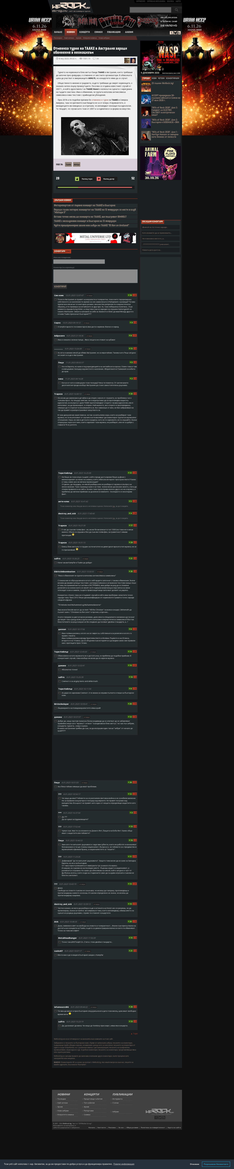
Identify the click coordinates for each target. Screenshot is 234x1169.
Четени (161, 78)
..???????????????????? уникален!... (156, 244)
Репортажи (89, 1110)
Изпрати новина (90, 38)
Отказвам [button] (194, 1164)
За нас (121, 1127)
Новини (71, 32)
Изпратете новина (65, 1114)
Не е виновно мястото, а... (153, 238)
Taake (68, 164)
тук (114, 506)
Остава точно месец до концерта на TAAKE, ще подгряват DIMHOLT (90, 217)
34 (97, 58)
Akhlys (76, 164)
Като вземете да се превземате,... (157, 233)
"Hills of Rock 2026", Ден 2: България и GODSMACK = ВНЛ (165, 121)
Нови (154, 78)
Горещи (146, 78)
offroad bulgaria (156, 1)
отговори (89, 296)
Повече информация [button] (123, 1164)
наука (170, 1)
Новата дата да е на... (151, 250)
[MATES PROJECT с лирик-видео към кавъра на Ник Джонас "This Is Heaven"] (127, 60)
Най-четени (69, 38)
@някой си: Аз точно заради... (155, 227)
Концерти (84, 32)
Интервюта (117, 1099)
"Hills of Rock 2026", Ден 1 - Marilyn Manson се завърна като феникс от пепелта (165, 134)
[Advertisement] (95, 450)
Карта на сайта (174, 1127)
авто (178, 1)
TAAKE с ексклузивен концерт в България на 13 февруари (85, 221)
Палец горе (87, 179)
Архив (78, 38)
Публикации (114, 32)
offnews (140, 1)
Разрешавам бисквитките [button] (216, 1164)
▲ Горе (134, 1033)
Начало (58, 32)
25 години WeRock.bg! (163, 83)
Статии (115, 1103)
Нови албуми (104, 38)
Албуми (129, 32)
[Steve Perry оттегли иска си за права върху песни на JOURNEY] (133, 60)
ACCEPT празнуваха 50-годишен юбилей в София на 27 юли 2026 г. (166, 98)
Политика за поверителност (153, 1127)
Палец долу (108, 179)
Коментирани (172, 78)
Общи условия (132, 1127)
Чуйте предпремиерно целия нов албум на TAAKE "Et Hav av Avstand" (91, 225)
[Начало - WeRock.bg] (71, 12)
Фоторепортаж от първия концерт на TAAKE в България (84, 205)
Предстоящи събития (93, 1099)
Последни (58, 38)
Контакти (102, 1127)
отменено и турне (100, 100)
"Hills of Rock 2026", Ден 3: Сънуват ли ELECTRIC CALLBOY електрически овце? (165, 111)
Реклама (112, 1127)
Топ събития (89, 1103)
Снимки (98, 32)
